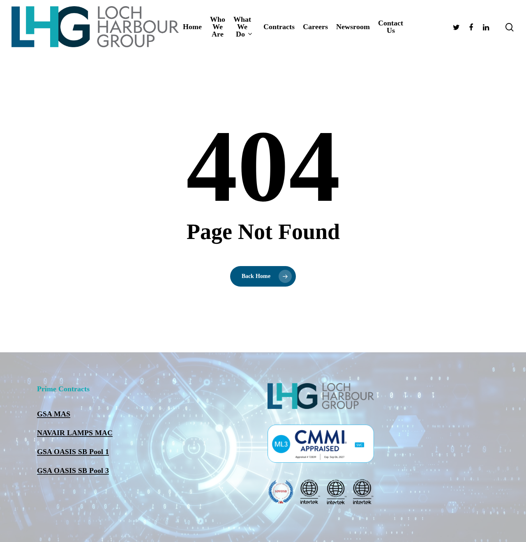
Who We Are (217, 27)
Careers (315, 26)
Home (192, 26)
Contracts (279, 26)
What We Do (242, 27)
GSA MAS (53, 414)
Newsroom (353, 26)
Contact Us (390, 26)
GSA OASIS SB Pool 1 (73, 452)
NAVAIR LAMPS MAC (75, 433)
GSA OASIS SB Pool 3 (73, 470)
